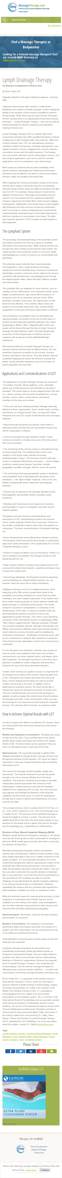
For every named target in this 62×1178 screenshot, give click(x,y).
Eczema (14, 1039)
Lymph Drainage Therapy (14, 1033)
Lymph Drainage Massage (39, 1033)
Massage (32, 5)
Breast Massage (40, 1036)
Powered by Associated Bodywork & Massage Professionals (39, 1149)
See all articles (54, 25)
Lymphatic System (33, 1039)
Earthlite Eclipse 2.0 (31, 1069)
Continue (45, 1170)
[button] (10, 1051)
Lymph (15, 1036)
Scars (21, 1039)
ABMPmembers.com (14, 60)
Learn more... (31, 1170)
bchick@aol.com (45, 1024)
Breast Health (25, 1036)
